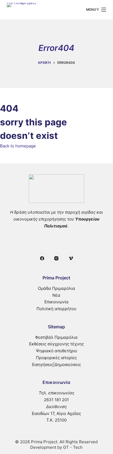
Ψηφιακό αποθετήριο (56, 350)
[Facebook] (42, 258)
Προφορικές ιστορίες (56, 357)
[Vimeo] (71, 258)
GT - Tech (73, 447)
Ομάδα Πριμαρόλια (56, 288)
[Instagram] (56, 258)
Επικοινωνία (56, 301)
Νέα (56, 295)
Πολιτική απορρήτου (56, 308)
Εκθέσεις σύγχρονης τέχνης (56, 343)
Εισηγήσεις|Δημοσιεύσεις (56, 364)
